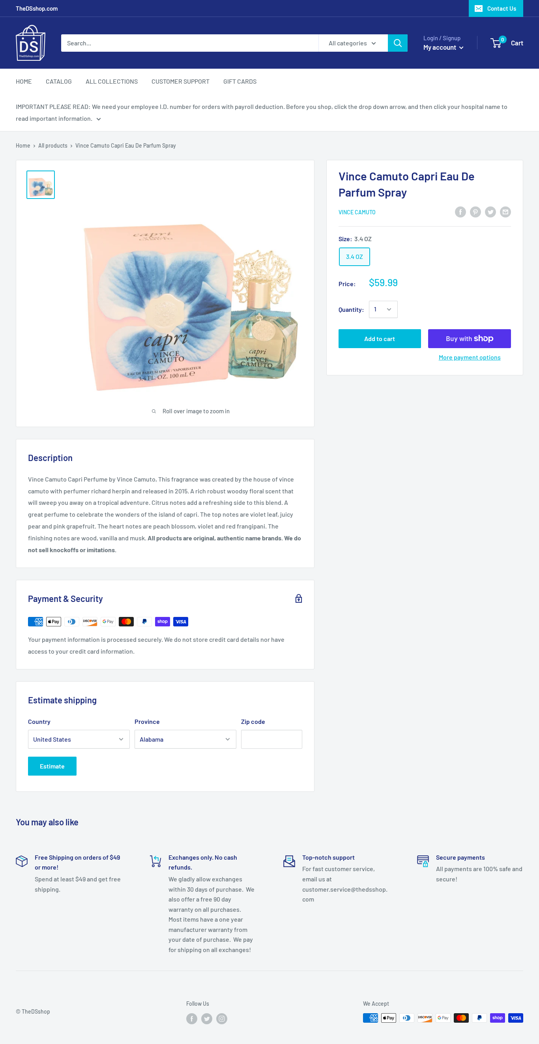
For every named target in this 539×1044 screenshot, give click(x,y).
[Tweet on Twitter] (490, 211)
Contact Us (501, 8)
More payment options (470, 357)
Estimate (52, 766)
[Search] (398, 43)
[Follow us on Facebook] (191, 1018)
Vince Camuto (357, 212)
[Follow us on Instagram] (221, 1018)
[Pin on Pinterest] (475, 211)
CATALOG (59, 81)
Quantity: (351, 309)
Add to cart (379, 338)
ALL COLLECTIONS (112, 81)
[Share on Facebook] (460, 211)
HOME (24, 81)
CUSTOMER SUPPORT (181, 81)
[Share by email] (505, 211)
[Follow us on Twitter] (206, 1018)
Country (39, 721)
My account (440, 47)
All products (52, 145)
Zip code (253, 721)
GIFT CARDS (239, 81)
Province (147, 721)
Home (23, 145)
